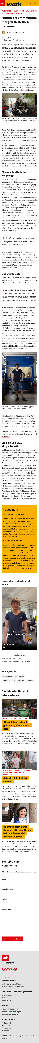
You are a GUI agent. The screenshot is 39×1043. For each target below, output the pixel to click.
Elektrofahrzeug (9, 680)
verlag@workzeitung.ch (10, 1014)
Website (5, 899)
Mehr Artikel (13, 40)
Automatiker (7, 676)
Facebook (7, 1023)
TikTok (6, 1031)
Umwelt (30, 680)
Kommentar (7, 909)
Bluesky (7, 1025)
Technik (21, 680)
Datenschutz (6, 1038)
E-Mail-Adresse (8, 889)
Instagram (7, 1028)
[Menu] (35, 3)
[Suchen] (30, 3)
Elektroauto (19, 676)
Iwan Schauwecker (15, 32)
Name (4, 879)
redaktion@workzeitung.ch (11, 1012)
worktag (21, 40)
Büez (6, 40)
